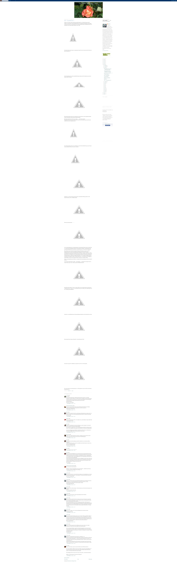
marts (105, 88)
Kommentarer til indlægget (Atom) (72, 560)
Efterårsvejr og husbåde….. (107, 77)
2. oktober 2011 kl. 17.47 (70, 403)
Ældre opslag (90, 559)
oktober (105, 67)
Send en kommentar (66, 557)
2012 (104, 63)
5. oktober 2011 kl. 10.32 (70, 491)
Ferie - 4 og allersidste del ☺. (107, 80)
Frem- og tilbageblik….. (107, 75)
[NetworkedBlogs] (107, 124)
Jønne (67, 448)
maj (104, 86)
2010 (104, 92)
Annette (67, 472)
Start (78, 559)
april (105, 87)
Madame (67, 418)
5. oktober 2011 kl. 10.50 (70, 543)
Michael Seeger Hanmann (69, 405)
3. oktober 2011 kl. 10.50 (70, 446)
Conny (67, 395)
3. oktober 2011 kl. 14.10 (70, 463)
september (105, 81)
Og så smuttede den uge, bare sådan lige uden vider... (107, 69)
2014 (104, 60)
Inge (66, 439)
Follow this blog (107, 125)
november (105, 66)
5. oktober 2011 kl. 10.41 (70, 521)
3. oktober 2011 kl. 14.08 (70, 450)
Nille (67, 545)
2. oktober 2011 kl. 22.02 (70, 437)
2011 (104, 64)
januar (105, 91)
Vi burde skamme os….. (107, 74)
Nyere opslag (66, 559)
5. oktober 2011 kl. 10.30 (70, 477)
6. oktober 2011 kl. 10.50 (70, 555)
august (105, 82)
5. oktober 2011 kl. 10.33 (70, 495)
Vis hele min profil (105, 50)
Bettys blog (67, 434)
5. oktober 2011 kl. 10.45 (70, 533)
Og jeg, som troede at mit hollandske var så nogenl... (107, 71)
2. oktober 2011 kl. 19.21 (70, 432)
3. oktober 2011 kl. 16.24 (70, 470)
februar (105, 90)
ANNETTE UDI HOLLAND (88, 3)
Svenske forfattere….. (106, 76)
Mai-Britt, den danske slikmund (70, 465)
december (105, 65)
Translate (108, 21)
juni (104, 85)
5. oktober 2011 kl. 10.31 (70, 484)
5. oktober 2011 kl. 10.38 (70, 512)
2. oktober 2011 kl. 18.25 (70, 416)
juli (104, 84)
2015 (104, 59)
